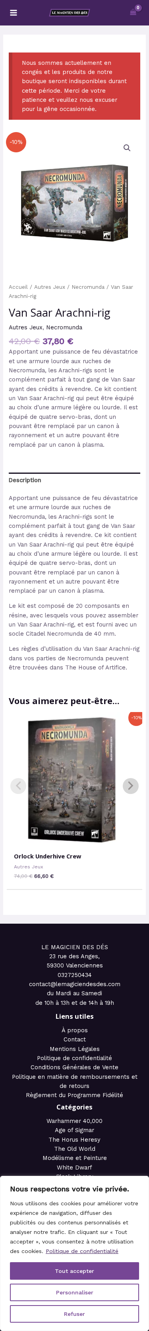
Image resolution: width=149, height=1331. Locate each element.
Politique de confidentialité (82, 1251)
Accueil (18, 287)
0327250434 (75, 975)
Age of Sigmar (74, 1130)
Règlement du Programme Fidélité (74, 1095)
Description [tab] (25, 480)
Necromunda (88, 287)
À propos (75, 1030)
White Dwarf (74, 1167)
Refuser (74, 1314)
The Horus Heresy (74, 1139)
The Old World (74, 1148)
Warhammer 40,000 (74, 1121)
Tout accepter (74, 1271)
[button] (127, 148)
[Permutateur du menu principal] (13, 13)
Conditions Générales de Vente (74, 1067)
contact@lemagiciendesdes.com (74, 984)
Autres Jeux (49, 287)
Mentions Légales (75, 1049)
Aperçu (74, 839)
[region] (74, 1253)
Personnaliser (74, 1292)
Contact (75, 1039)
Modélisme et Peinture (75, 1158)
